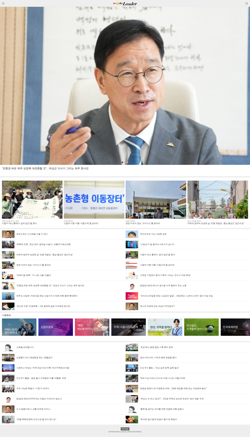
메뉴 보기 (3, 3)
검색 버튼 (246, 2)
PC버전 (125, 429)
